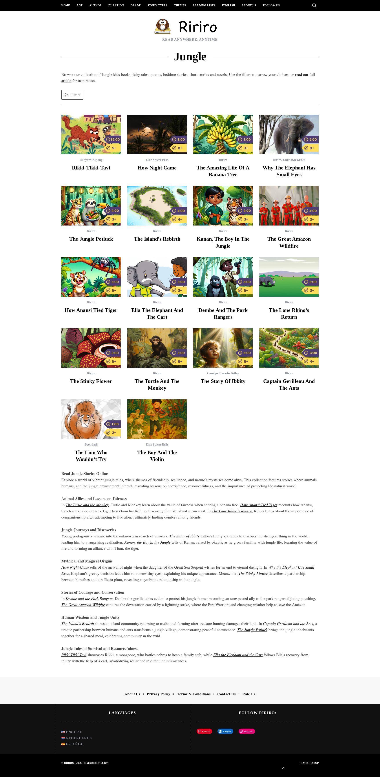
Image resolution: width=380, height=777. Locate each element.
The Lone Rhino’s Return (232, 510)
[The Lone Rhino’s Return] (289, 277)
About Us (249, 5)
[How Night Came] (157, 134)
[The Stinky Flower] (91, 348)
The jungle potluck (91, 239)
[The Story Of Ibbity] (223, 348)
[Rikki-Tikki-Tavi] (91, 134)
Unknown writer (294, 160)
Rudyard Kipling (91, 160)
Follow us (271, 5)
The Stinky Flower (91, 381)
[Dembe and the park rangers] (223, 277)
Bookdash (91, 444)
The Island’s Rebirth (157, 239)
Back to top (310, 762)
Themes (180, 5)
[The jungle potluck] (91, 206)
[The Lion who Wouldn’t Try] (91, 419)
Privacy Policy (158, 693)
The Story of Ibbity (184, 536)
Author (95, 5)
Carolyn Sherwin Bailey (223, 373)
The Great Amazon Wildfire (83, 604)
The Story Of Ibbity (223, 381)
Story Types (158, 5)
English (228, 5)
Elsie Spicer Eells (157, 160)
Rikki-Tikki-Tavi (91, 168)
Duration (116, 5)
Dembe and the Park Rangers (89, 598)
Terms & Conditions (193, 693)
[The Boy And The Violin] (157, 419)
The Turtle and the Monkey (87, 504)
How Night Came (157, 168)
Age (80, 5)
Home (65, 5)
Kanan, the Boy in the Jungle (147, 542)
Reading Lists (204, 5)
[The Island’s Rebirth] (157, 206)
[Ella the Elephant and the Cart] (157, 277)
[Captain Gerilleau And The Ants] (289, 348)
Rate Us (249, 693)
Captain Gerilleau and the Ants (288, 623)
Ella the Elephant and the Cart (238, 654)
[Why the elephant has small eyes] (289, 134)
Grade (136, 5)
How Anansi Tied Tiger (258, 504)
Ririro (223, 160)
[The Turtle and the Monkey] (157, 348)
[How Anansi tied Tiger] (91, 277)
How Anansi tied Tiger (91, 310)
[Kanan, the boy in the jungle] (223, 206)
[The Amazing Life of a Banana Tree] (223, 134)
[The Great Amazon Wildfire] (289, 206)
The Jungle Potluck (252, 629)
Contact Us (226, 693)
